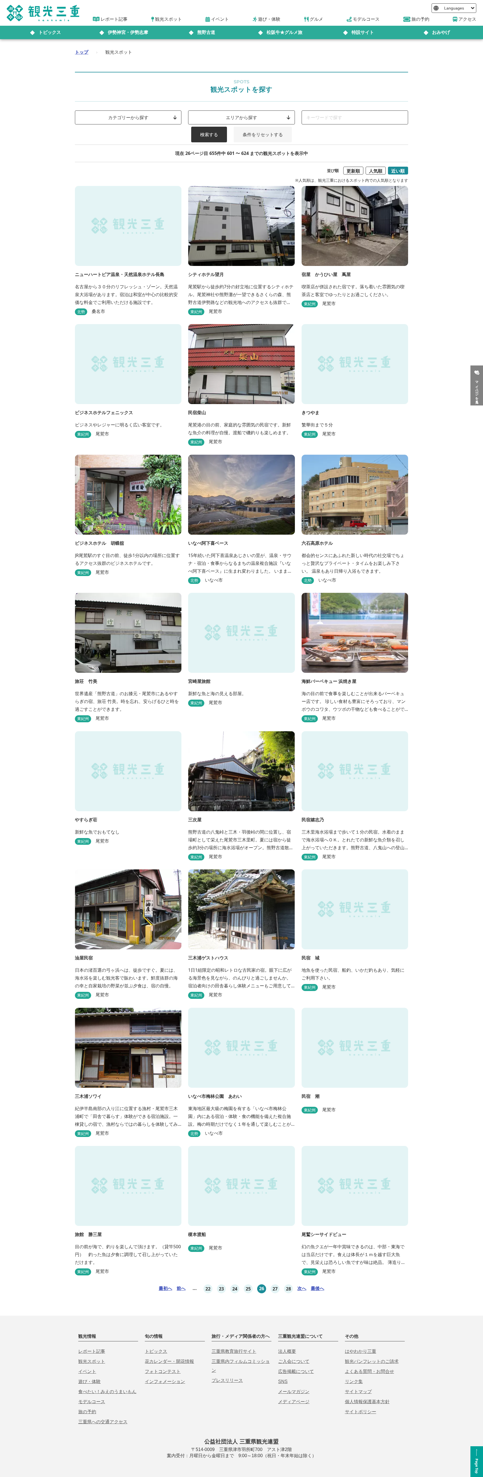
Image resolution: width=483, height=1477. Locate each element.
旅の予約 (87, 1411)
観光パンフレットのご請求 (372, 1361)
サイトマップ (358, 1391)
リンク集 (354, 1381)
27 (275, 1289)
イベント (87, 1371)
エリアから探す (241, 117)
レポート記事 (91, 1351)
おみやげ (441, 32)
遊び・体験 (89, 1381)
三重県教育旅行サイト (234, 1351)
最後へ (317, 1288)
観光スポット (91, 1361)
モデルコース (91, 1401)
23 (221, 1289)
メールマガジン (293, 1391)
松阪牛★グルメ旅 (284, 32)
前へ (181, 1288)
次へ (301, 1288)
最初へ (165, 1288)
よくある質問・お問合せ (369, 1371)
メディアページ (293, 1401)
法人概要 (287, 1351)
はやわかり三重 (360, 1351)
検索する (209, 134)
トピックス (50, 32)
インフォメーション (165, 1381)
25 (248, 1289)
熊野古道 (206, 32)
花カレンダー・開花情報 (169, 1361)
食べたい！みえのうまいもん (107, 1391)
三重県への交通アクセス (102, 1421)
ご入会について (293, 1361)
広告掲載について (296, 1371)
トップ (81, 52)
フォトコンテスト (163, 1371)
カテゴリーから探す (128, 117)
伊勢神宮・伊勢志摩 (128, 32)
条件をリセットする (263, 134)
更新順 (353, 171)
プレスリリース (227, 1380)
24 (234, 1289)
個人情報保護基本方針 (367, 1401)
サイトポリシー (360, 1411)
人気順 (375, 171)
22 (207, 1289)
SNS (283, 1381)
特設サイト (363, 32)
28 (288, 1289)
